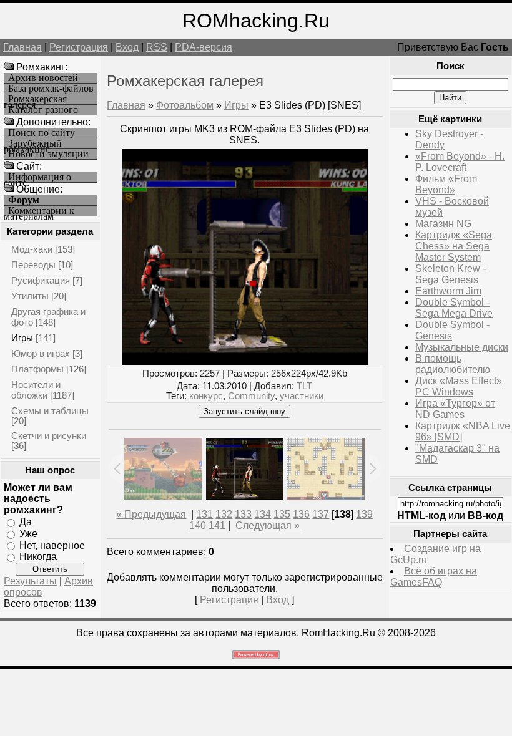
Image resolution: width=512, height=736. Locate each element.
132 (223, 514)
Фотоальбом (185, 105)
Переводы (33, 264)
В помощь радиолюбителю (452, 364)
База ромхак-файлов (51, 89)
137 (320, 514)
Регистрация (78, 47)
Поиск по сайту (41, 133)
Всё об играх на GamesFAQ (433, 577)
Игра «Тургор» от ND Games (455, 409)
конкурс (206, 396)
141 (217, 525)
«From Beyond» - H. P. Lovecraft (460, 162)
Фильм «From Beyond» (446, 184)
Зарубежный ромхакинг (33, 143)
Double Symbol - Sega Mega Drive (454, 308)
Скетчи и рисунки (48, 435)
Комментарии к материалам (39, 211)
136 (301, 514)
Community (251, 396)
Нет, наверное (52, 545)
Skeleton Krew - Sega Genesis (450, 274)
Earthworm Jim (448, 291)
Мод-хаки (31, 249)
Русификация (40, 280)
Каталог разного (43, 110)
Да (25, 521)
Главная (22, 47)
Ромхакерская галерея (35, 99)
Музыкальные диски (461, 347)
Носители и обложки (36, 389)
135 (281, 514)
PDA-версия (203, 47)
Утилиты (30, 296)
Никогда (38, 556)
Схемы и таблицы (50, 410)
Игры (22, 337)
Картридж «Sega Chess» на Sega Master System (453, 246)
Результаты (30, 581)
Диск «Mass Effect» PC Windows (458, 386)
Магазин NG (443, 223)
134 (262, 514)
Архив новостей (43, 78)
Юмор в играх (40, 353)
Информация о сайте (37, 177)
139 (364, 514)
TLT (304, 386)
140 (197, 525)
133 (243, 514)
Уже (28, 533)
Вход (127, 47)
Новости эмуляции (48, 154)
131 (204, 514)
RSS (156, 47)
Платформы (37, 369)
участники (301, 396)
